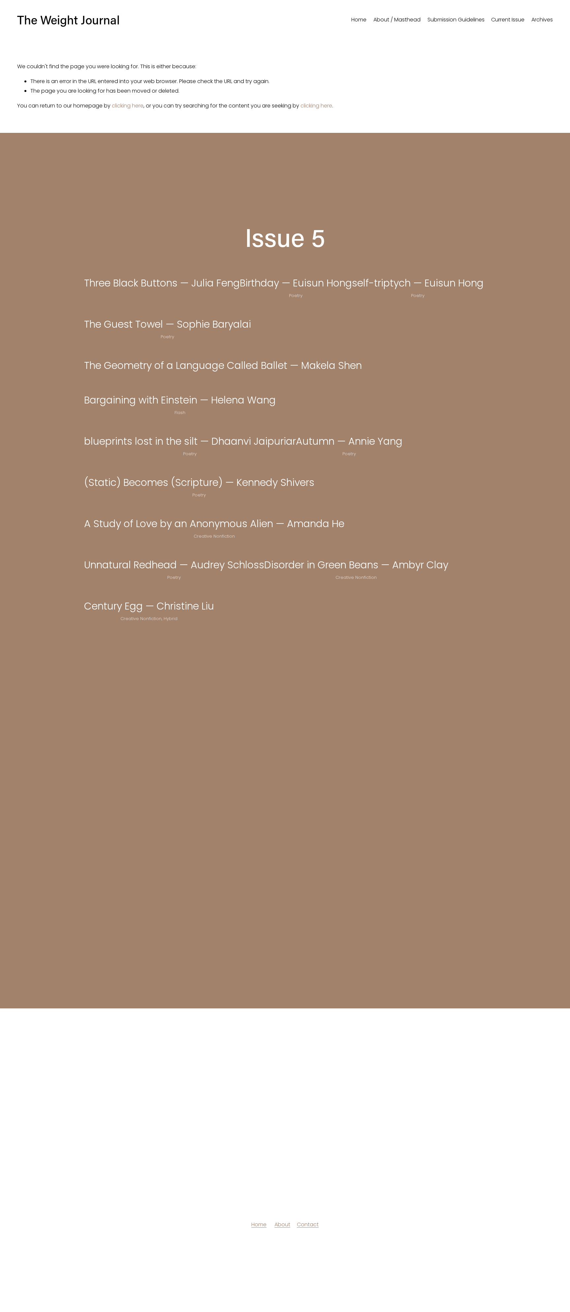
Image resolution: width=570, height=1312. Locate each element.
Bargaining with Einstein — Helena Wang (180, 400)
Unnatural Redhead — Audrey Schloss (174, 565)
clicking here (127, 105)
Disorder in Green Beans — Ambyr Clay (356, 565)
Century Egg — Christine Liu (149, 606)
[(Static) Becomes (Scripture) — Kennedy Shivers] (199, 468)
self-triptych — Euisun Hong (418, 283)
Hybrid (170, 618)
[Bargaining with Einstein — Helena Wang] (180, 386)
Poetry (295, 295)
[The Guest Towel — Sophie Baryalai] (167, 310)
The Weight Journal (68, 20)
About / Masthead (397, 19)
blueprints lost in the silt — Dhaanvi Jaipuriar (190, 441)
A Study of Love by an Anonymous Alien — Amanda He (214, 524)
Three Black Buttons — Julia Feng (162, 283)
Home (358, 19)
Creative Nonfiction (214, 536)
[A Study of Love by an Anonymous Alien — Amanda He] (214, 509)
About (282, 1224)
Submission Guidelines (456, 19)
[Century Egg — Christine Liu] (149, 592)
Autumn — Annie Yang (349, 441)
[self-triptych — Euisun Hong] (418, 269)
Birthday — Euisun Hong (296, 283)
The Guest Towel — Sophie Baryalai (167, 324)
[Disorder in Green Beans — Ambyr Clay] (356, 551)
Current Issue (507, 19)
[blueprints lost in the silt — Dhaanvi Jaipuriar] (190, 427)
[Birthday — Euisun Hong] (296, 269)
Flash (179, 412)
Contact (308, 1224)
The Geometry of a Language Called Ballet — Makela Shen (223, 365)
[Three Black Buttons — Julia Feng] (162, 269)
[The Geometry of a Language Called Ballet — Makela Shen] (223, 351)
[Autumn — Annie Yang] (349, 427)
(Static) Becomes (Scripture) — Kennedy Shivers (199, 482)
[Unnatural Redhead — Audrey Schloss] (174, 551)
